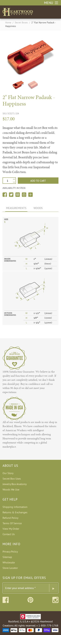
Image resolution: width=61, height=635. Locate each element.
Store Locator (10, 568)
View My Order (11, 528)
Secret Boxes (21, 22)
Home (8, 22)
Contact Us (9, 534)
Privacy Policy (10, 551)
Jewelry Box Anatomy (15, 484)
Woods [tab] (38, 208)
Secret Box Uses (12, 478)
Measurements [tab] (16, 208)
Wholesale (9, 562)
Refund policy (10, 517)
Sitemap (7, 557)
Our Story (8, 473)
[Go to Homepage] (18, 11)
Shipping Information (15, 507)
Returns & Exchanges (15, 512)
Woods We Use (11, 489)
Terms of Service (12, 523)
